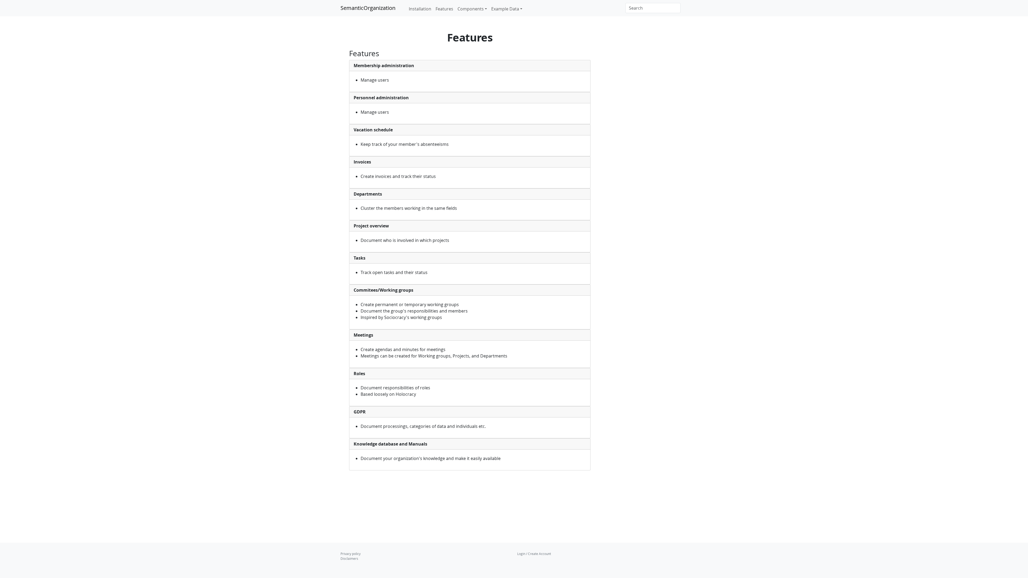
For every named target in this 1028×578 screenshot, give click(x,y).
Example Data (505, 9)
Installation (420, 9)
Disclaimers (349, 558)
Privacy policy (351, 554)
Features (444, 9)
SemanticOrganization (368, 8)
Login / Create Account (534, 554)
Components (471, 9)
